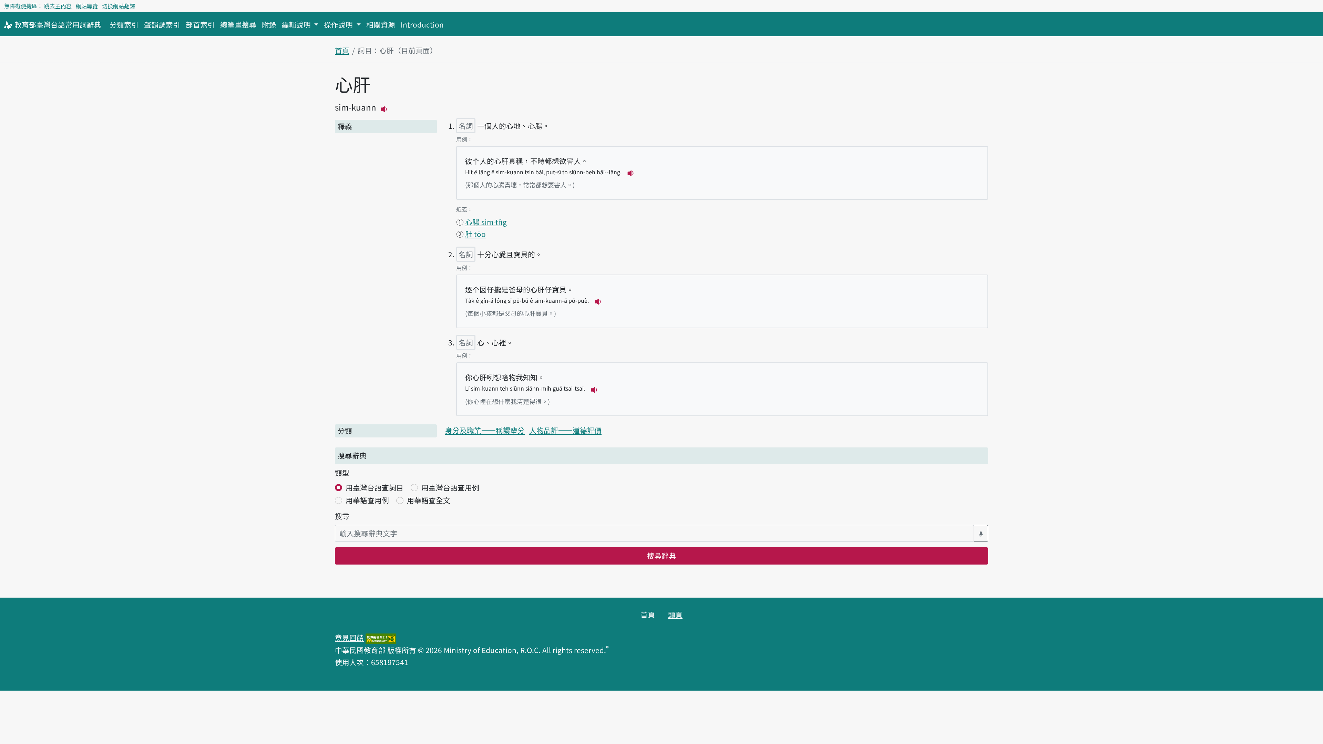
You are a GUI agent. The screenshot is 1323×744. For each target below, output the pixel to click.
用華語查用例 (367, 500)
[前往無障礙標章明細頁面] (381, 637)
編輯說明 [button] (297, 24)
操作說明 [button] (339, 24)
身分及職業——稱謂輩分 (485, 430)
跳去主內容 (58, 6)
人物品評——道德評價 (565, 430)
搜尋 (342, 516)
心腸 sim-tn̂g (486, 222)
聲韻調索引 (162, 24)
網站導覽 (87, 6)
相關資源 (380, 24)
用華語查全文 (428, 500)
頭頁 (675, 614)
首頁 (342, 50)
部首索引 (200, 24)
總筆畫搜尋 (238, 24)
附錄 (269, 24)
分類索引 (124, 24)
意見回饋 (349, 637)
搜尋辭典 (661, 555)
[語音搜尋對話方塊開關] (981, 533)
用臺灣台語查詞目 (374, 487)
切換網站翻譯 (118, 6)
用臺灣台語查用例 (450, 487)
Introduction (422, 24)
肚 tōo (475, 234)
